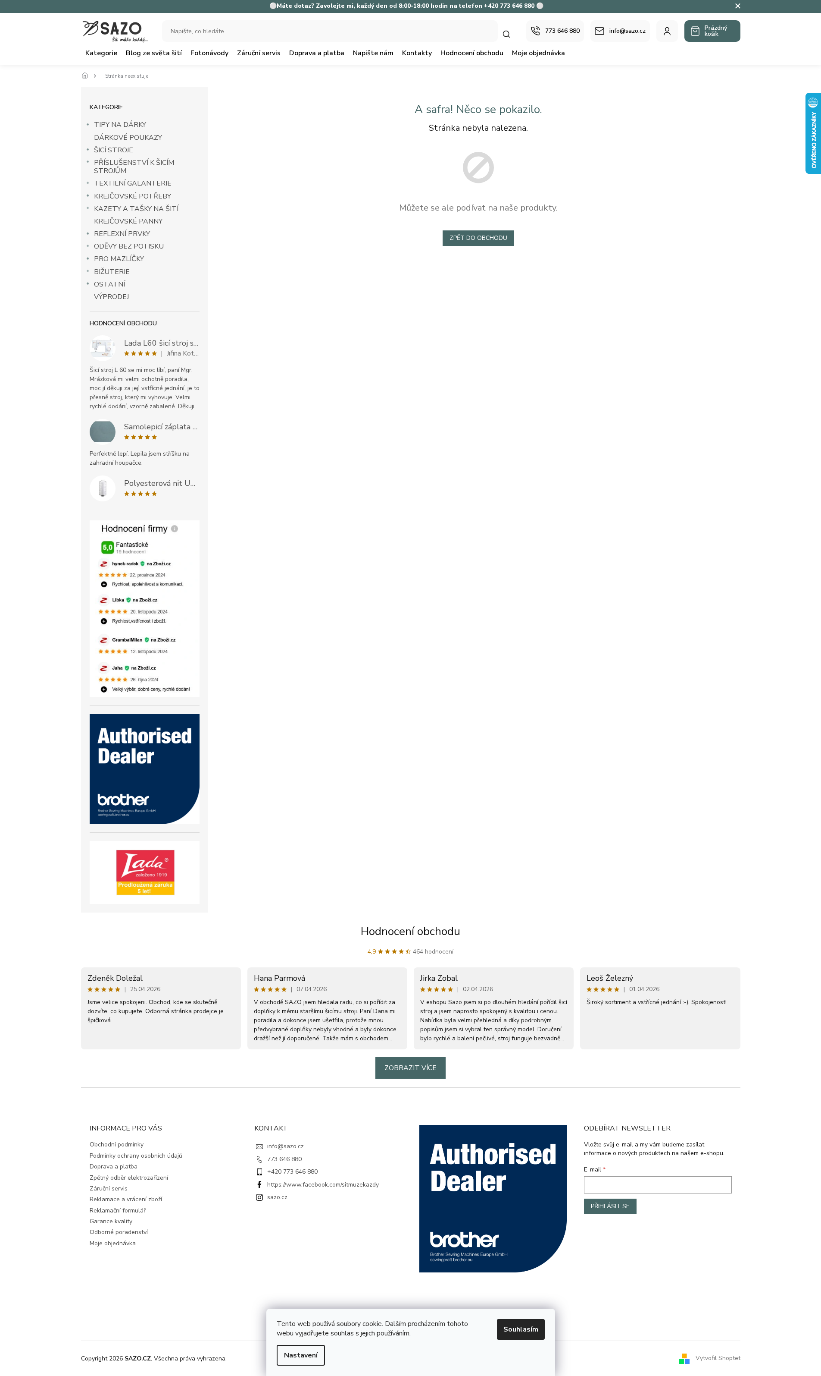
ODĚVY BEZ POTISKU (129, 246)
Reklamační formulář (118, 1210)
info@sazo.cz (285, 1146)
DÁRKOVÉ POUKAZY (128, 137)
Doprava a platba (113, 1166)
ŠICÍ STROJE (113, 150)
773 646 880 (284, 1159)
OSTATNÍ (109, 284)
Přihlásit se (610, 1206)
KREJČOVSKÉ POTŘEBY (132, 196)
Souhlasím (520, 1329)
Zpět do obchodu (478, 238)
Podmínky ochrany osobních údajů (136, 1156)
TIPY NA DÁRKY (120, 124)
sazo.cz (277, 1197)
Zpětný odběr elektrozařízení (129, 1178)
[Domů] (87, 76)
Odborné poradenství (119, 1232)
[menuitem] (101, 53)
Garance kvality (111, 1221)
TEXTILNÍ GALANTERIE (133, 183)
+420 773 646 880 (292, 1172)
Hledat (510, 34)
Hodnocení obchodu (410, 931)
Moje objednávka (113, 1243)
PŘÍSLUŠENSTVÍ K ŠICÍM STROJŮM (134, 167)
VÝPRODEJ (111, 297)
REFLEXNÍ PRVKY (122, 234)
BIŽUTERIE (112, 272)
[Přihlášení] (667, 31)
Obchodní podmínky (117, 1144)
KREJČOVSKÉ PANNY (128, 221)
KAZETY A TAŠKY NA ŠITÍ (136, 209)
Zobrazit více (410, 1068)
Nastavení (301, 1355)
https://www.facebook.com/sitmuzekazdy (323, 1185)
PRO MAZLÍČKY (119, 259)
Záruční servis (109, 1188)
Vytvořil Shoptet (718, 1358)
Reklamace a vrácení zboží (126, 1199)
